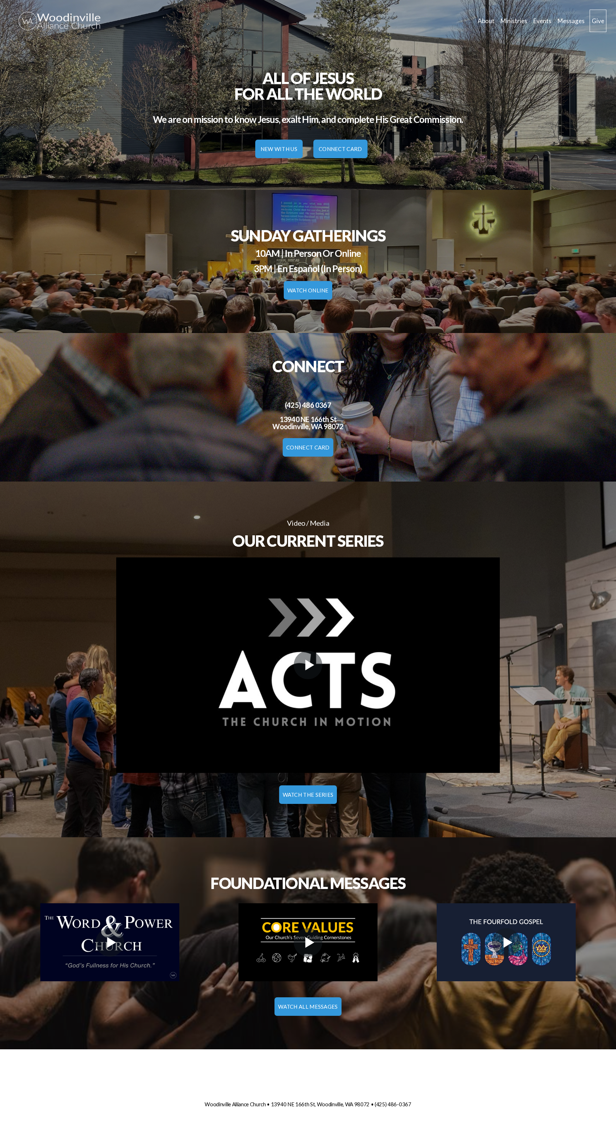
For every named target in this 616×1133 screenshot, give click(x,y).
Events (543, 21)
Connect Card (340, 149)
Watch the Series (308, 794)
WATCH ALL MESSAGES (308, 1006)
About (487, 21)
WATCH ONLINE (308, 290)
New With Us (279, 149)
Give (598, 21)
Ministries (514, 21)
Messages (571, 21)
